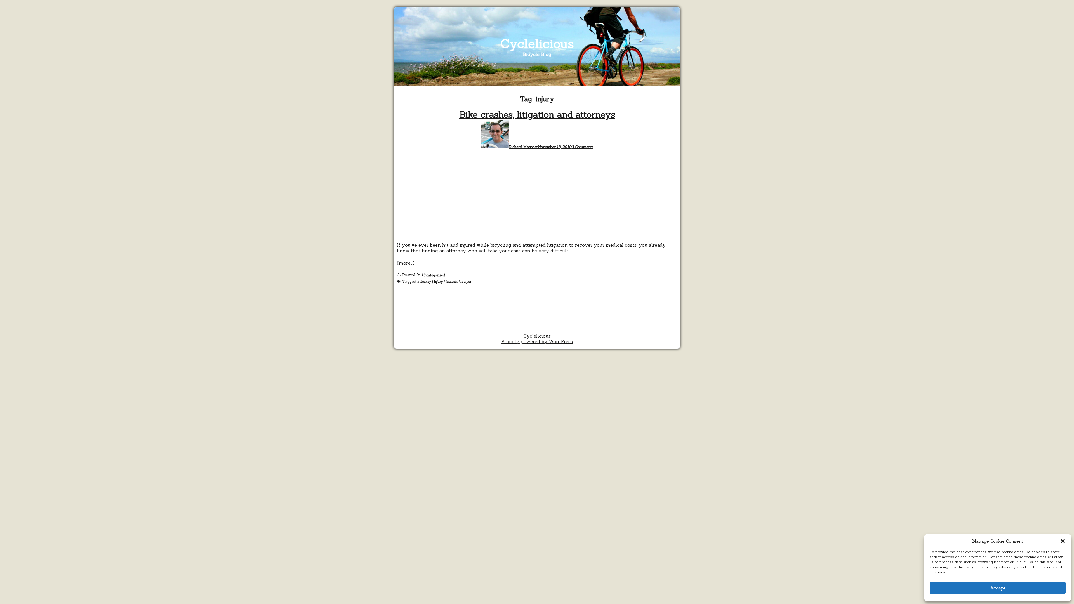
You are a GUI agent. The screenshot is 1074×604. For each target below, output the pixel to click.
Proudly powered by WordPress (537, 341)
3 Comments (582, 147)
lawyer (465, 281)
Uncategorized (433, 275)
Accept (997, 588)
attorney (424, 281)
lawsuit (452, 281)
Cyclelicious (537, 43)
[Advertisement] (537, 197)
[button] (1063, 541)
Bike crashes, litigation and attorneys (537, 114)
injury (438, 281)
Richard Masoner (523, 147)
